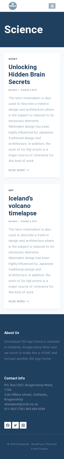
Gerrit (14, 90)
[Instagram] (23, 425)
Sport (13, 59)
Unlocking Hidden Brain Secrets (27, 74)
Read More (19, 170)
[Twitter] (15, 425)
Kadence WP (23, 448)
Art (11, 190)
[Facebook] (7, 425)
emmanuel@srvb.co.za (21, 404)
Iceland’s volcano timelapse (23, 206)
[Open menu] (52, 6)
